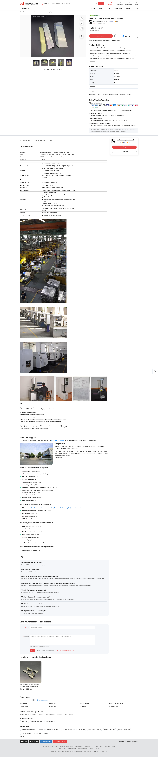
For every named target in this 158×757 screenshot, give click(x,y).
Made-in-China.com (72, 748)
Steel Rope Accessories (124, 729)
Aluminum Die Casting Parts (116, 703)
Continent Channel (98, 746)
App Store (24, 741)
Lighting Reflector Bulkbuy (41, 733)
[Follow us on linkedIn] (137, 741)
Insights (113, 746)
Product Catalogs (43, 700)
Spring (50, 12)
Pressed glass (52, 706)
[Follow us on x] (128, 741)
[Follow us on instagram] (130, 741)
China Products (53, 746)
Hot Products (46, 746)
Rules (137, 8)
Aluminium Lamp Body (47, 508)
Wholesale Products (79, 746)
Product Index (107, 746)
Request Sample (116, 40)
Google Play (34, 741)
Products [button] (46, 3)
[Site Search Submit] (101, 3)
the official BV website (57, 440)
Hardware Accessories (41, 12)
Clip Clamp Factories (67, 729)
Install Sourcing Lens (60, 741)
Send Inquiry (101, 36)
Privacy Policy (104, 751)
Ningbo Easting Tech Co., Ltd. (100, 21)
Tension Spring (49, 721)
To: (28, 632)
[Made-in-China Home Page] (29, 3)
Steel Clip (41, 729)
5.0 (119, 142)
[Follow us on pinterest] (135, 741)
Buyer (100, 8)
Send (32, 650)
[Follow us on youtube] (132, 741)
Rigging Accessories (109, 729)
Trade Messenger (46, 741)
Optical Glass (82, 706)
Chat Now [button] (127, 36)
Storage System (24, 703)
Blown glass (52, 703)
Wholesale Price (88, 746)
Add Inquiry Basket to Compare (53, 69)
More (21, 736)
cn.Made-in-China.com (94, 748)
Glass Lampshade (36, 508)
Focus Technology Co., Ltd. (67, 751)
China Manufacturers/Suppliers (66, 746)
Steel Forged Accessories (94, 729)
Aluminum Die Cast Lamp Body (62, 508)
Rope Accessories (80, 729)
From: (27, 627)
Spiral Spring (24, 721)
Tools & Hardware (29, 12)
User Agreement (88, 751)
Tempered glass (113, 706)
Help (109, 8)
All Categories (25, 8)
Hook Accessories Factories (28, 729)
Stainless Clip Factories (52, 729)
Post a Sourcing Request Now (65, 650)
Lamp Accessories (77, 508)
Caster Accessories (26, 733)
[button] (96, 3)
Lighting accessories (84, 703)
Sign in (136, 4)
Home (21, 12)
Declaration (96, 751)
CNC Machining (24, 706)
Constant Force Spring (36, 721)
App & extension (118, 8)
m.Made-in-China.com (83, 748)
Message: (26, 636)
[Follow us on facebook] (125, 741)
